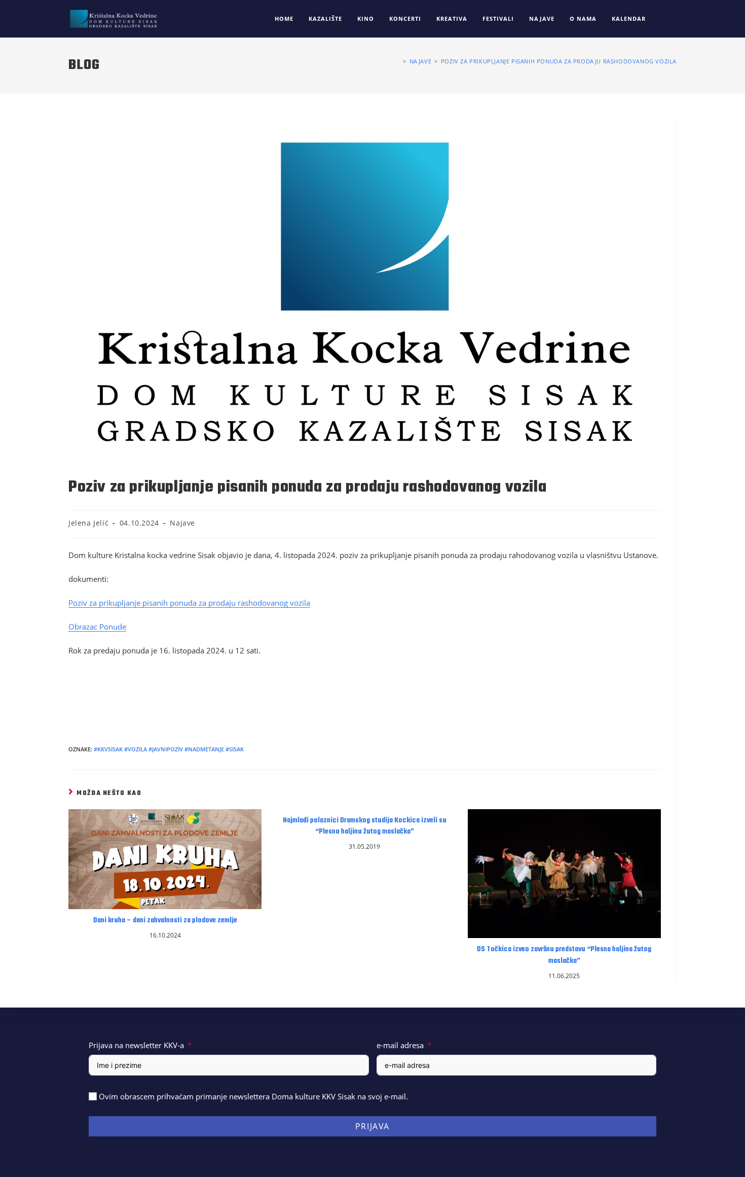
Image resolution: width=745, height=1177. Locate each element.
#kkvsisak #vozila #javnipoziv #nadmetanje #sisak (169, 749)
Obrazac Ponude (97, 626)
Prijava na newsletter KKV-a (136, 1045)
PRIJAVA (372, 1126)
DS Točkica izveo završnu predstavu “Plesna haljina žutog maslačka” (564, 955)
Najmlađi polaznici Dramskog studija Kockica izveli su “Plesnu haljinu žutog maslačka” (364, 826)
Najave (182, 523)
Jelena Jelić (88, 523)
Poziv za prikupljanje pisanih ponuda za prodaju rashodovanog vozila (559, 61)
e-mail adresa (400, 1045)
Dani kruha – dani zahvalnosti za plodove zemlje (165, 920)
